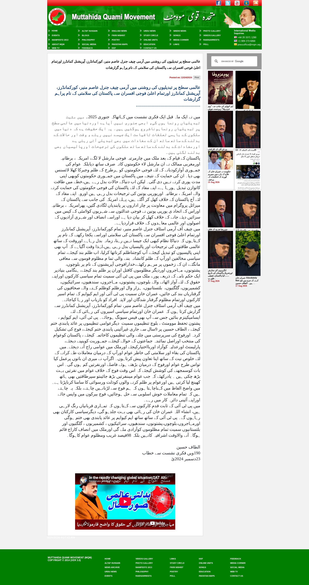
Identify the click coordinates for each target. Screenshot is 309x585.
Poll (206, 44)
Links (176, 44)
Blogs (85, 35)
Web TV (55, 48)
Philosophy (88, 40)
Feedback (87, 48)
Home (55, 31)
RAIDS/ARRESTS (211, 40)
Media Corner (181, 40)
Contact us (236, 576)
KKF (114, 48)
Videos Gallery (212, 35)
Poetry (116, 40)
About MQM (58, 44)
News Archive (112, 567)
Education (149, 44)
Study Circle (151, 35)
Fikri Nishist (118, 35)
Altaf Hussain (89, 31)
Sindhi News (179, 31)
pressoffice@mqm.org (249, 44)
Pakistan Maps (119, 44)
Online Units (151, 40)
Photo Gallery (211, 31)
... (220, 109)
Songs (176, 35)
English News (119, 31)
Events (56, 35)
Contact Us (150, 48)
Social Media (89, 44)
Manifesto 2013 (60, 40)
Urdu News (150, 31)
